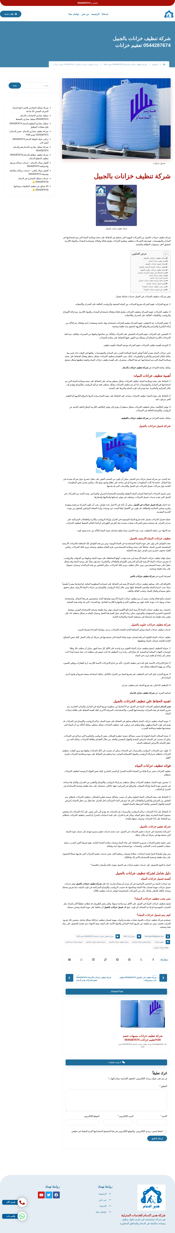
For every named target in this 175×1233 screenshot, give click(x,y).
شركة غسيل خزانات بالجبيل (155, 264)
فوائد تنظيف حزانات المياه (158, 275)
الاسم (164, 1116)
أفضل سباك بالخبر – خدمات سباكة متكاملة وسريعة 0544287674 (29, 172)
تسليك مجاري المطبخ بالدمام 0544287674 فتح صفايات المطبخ (29, 125)
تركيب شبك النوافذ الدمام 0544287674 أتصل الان (30, 141)
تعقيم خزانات (159, 942)
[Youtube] (41, 1195)
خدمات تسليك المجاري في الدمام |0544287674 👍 (33, 180)
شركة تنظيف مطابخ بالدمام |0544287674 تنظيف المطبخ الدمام (29, 157)
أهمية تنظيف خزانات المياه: (157, 261)
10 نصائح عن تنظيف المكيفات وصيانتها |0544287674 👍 (31, 188)
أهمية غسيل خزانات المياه (156, 284)
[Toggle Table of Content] (164, 254)
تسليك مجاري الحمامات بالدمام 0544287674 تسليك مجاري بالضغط (32, 117)
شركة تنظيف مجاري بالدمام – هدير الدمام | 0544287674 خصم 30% (28, 133)
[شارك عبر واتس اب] (81, 959)
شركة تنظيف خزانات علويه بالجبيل (153, 270)
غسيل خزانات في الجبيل (74, 942)
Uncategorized (157, 1044)
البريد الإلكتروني (125, 1116)
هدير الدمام (166, 706)
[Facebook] (56, 1195)
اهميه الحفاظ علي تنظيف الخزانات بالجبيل (152, 273)
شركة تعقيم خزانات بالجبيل (158, 278)
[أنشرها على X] (141, 959)
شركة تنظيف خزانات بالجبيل (154, 258)
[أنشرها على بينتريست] (129, 959)
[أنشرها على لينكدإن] (93, 959)
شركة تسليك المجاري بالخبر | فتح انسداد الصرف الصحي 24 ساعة (30, 109)
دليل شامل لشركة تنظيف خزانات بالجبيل (153, 280)
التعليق (163, 1086)
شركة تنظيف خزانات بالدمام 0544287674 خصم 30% (95, 936)
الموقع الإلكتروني (91, 1116)
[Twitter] (48, 1195)
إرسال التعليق (157, 1138)
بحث (15, 85)
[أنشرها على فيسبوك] (153, 959)
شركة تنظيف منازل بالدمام (142, 693)
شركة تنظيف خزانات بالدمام (135, 367)
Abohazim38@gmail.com (154, 936)
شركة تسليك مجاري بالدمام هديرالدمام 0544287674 (30, 149)
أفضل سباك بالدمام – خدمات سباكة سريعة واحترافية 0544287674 (29, 164)
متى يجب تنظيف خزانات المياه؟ (154, 287)
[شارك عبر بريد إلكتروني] (69, 959)
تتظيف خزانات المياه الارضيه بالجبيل (152, 267)
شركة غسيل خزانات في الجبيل (147, 505)
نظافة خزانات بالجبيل (161, 948)
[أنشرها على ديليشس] (105, 959)
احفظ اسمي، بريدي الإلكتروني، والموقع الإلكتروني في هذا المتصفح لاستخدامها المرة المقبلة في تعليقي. (117, 1131)
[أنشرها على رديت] (117, 959)
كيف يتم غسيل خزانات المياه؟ (155, 290)
